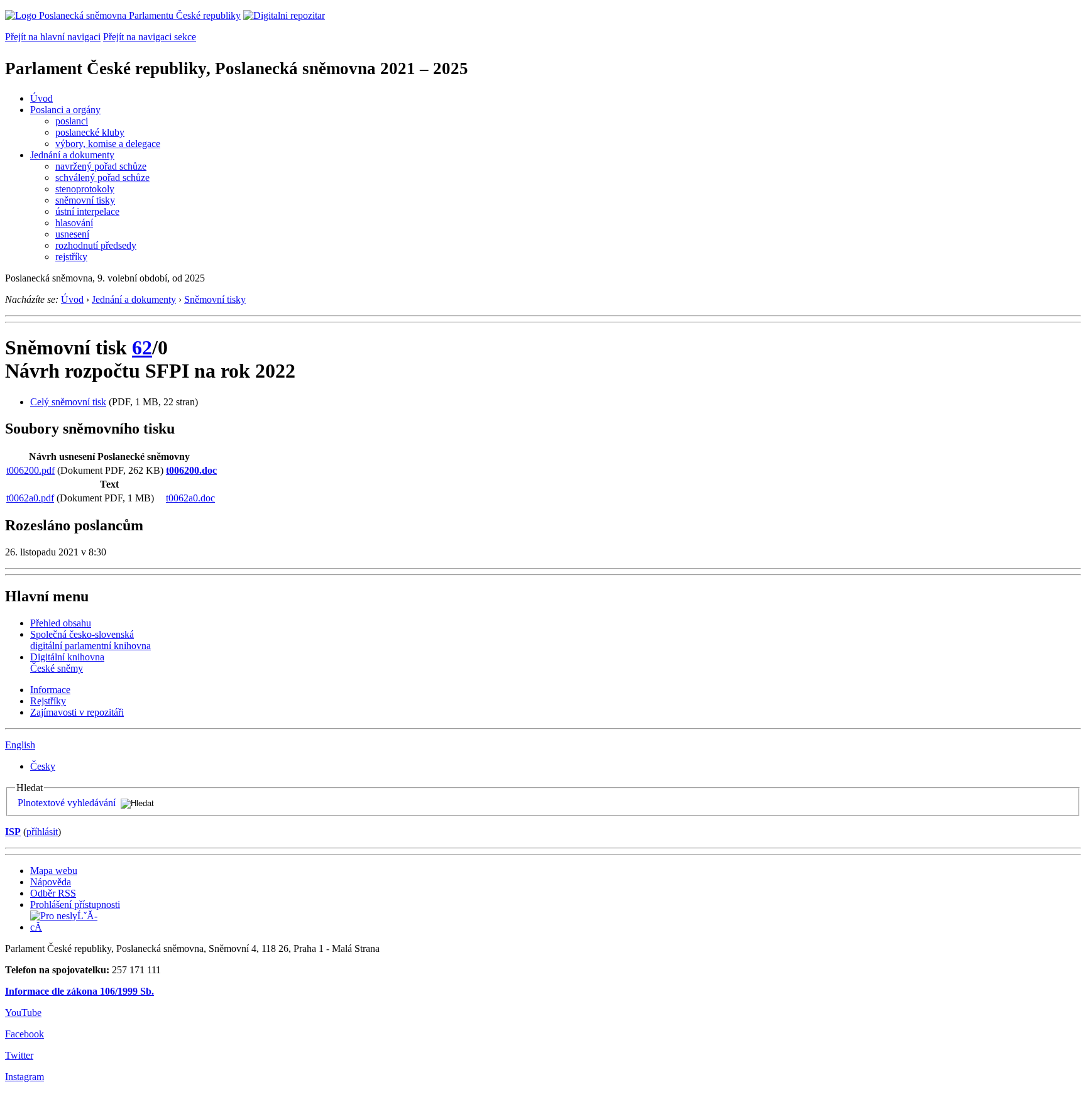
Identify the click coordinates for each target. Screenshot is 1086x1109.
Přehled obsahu (60, 623)
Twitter (19, 1055)
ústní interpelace (87, 211)
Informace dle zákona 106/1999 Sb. (79, 991)
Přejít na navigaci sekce (149, 36)
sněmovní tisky (85, 200)
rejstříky (71, 256)
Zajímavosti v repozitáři (77, 712)
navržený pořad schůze (100, 166)
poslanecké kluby (89, 132)
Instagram (24, 1076)
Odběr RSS (53, 893)
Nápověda (50, 882)
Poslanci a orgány (65, 109)
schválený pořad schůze (102, 177)
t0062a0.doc (190, 498)
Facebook (24, 1034)
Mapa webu (53, 870)
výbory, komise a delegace (107, 143)
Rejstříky (48, 701)
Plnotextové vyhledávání (67, 802)
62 (142, 347)
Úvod (41, 98)
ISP (13, 831)
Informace (50, 689)
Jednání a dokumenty (72, 155)
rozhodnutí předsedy (95, 245)
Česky (42, 766)
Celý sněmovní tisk (68, 401)
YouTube (23, 1012)
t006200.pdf (30, 470)
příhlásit (42, 831)
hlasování (74, 222)
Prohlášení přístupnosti (75, 904)
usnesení (72, 234)
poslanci (71, 121)
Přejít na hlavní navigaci (53, 36)
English (20, 745)
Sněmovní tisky (215, 299)
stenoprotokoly (84, 188)
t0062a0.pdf (30, 498)
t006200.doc (191, 470)
